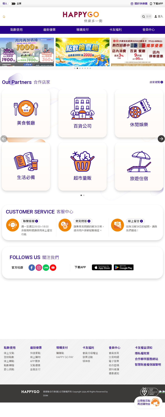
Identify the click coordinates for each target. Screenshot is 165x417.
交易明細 (114, 357)
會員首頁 (114, 353)
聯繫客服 (29, 221)
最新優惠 (36, 347)
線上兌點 (9, 353)
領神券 (86, 361)
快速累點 (35, 353)
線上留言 (134, 221)
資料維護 (114, 369)
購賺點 (60, 353)
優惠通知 (114, 373)
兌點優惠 (35, 365)
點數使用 (9, 347)
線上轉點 (9, 361)
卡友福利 (88, 347)
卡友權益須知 (143, 347)
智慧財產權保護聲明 (148, 364)
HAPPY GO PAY (64, 357)
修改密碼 (114, 365)
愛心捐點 (9, 369)
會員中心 (114, 347)
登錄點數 (9, 357)
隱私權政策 (142, 353)
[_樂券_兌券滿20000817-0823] (27, 53)
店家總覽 (155, 82)
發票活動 (87, 357)
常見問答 (81, 221)
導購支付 (62, 347)
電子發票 (114, 361)
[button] (74, 68)
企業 (19, 3)
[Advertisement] (82, 308)
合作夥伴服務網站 (146, 359)
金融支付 (35, 369)
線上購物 (35, 357)
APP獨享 (35, 361)
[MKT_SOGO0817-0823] (83, 53)
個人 (5, 3)
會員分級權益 (90, 353)
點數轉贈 (9, 365)
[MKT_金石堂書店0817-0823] (138, 53)
